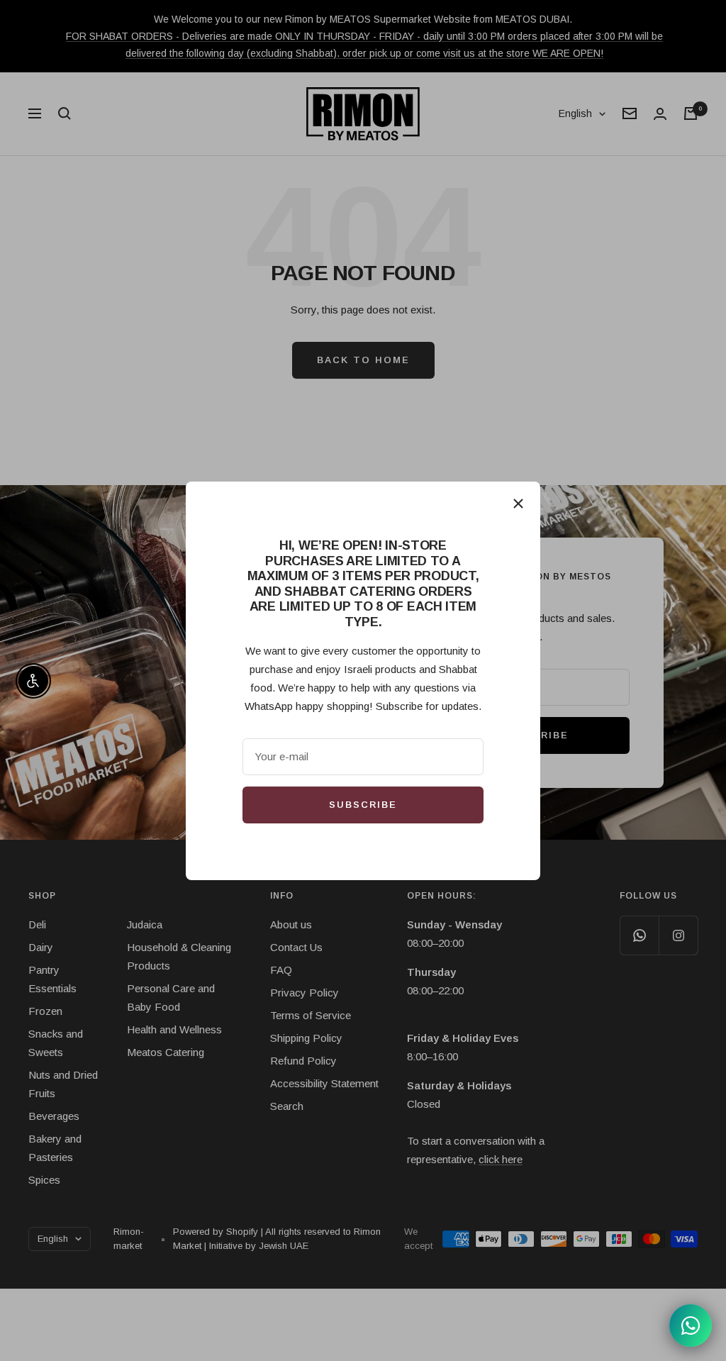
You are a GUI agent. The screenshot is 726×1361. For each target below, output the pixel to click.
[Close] (518, 504)
